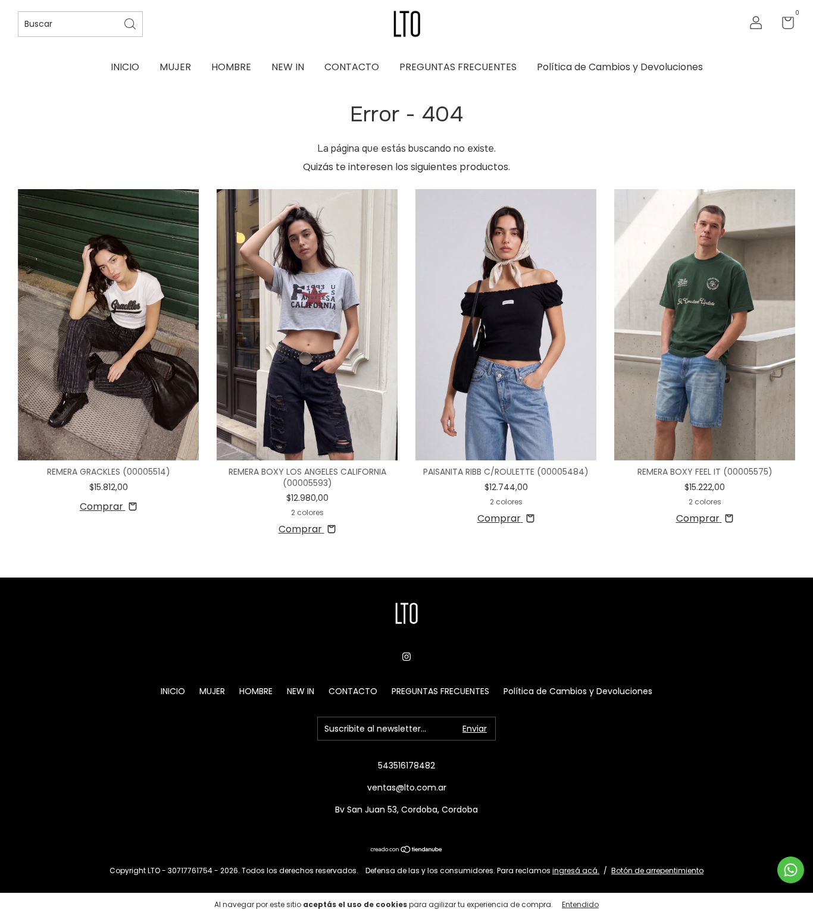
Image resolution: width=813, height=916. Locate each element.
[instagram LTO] (406, 656)
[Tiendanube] (407, 850)
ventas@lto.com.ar (406, 787)
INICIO (125, 67)
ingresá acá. (575, 870)
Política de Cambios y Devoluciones (620, 67)
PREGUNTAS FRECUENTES (458, 67)
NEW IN (287, 67)
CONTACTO (351, 67)
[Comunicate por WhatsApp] (790, 870)
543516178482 (406, 765)
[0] (783, 25)
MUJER (175, 67)
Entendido (580, 904)
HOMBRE (231, 67)
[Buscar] (131, 23)
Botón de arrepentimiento (657, 870)
